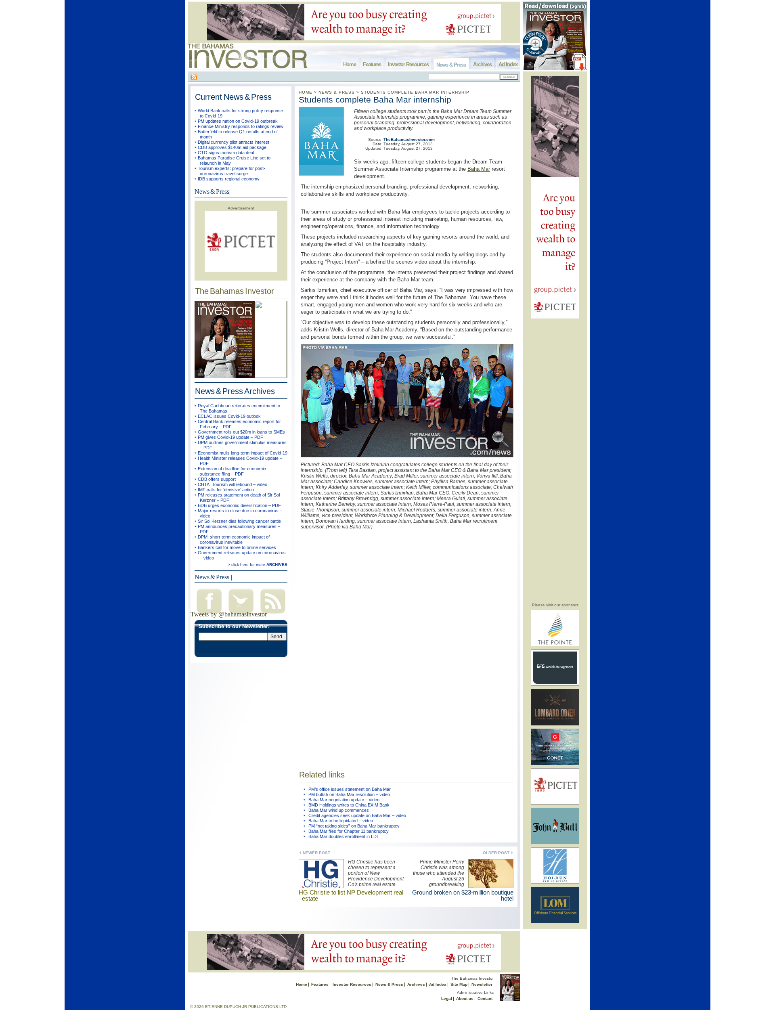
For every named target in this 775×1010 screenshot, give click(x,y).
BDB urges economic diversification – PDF (239, 505)
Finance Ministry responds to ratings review (240, 126)
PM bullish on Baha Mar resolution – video (349, 794)
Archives (482, 64)
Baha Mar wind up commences (338, 810)
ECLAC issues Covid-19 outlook (229, 416)
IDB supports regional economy (229, 178)
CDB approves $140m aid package (232, 147)
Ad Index (508, 64)
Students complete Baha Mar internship (375, 99)
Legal (446, 998)
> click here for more (257, 564)
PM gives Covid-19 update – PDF (230, 437)
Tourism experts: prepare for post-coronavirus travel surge (231, 171)
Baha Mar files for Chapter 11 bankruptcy (348, 831)
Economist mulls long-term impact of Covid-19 (242, 453)
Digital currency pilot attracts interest (233, 142)
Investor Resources (408, 64)
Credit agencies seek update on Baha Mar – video (357, 815)
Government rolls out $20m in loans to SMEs (241, 432)
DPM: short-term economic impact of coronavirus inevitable (234, 539)
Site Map (458, 984)
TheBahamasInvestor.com (409, 139)
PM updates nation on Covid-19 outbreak (238, 121)
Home (349, 64)
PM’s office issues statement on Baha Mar (349, 789)
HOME (305, 92)
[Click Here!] (555, 645)
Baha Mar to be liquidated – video (340, 820)
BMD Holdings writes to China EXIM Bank (349, 805)
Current (233, 96)
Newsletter (481, 984)
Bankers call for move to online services (237, 547)
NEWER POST (316, 853)
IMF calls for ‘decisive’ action (226, 489)
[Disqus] (406, 642)
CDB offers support (217, 479)
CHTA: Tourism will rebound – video (232, 484)
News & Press (451, 65)
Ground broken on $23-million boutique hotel (462, 895)
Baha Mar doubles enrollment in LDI (343, 836)
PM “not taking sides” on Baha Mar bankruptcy (354, 826)
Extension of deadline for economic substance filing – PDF (232, 471)
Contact (485, 998)
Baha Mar (478, 169)
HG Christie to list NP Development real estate (351, 895)
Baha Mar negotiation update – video (343, 799)
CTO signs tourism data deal (226, 152)
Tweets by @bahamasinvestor (229, 614)
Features (372, 64)
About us (464, 998)
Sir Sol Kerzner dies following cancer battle (239, 521)
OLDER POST (496, 853)
